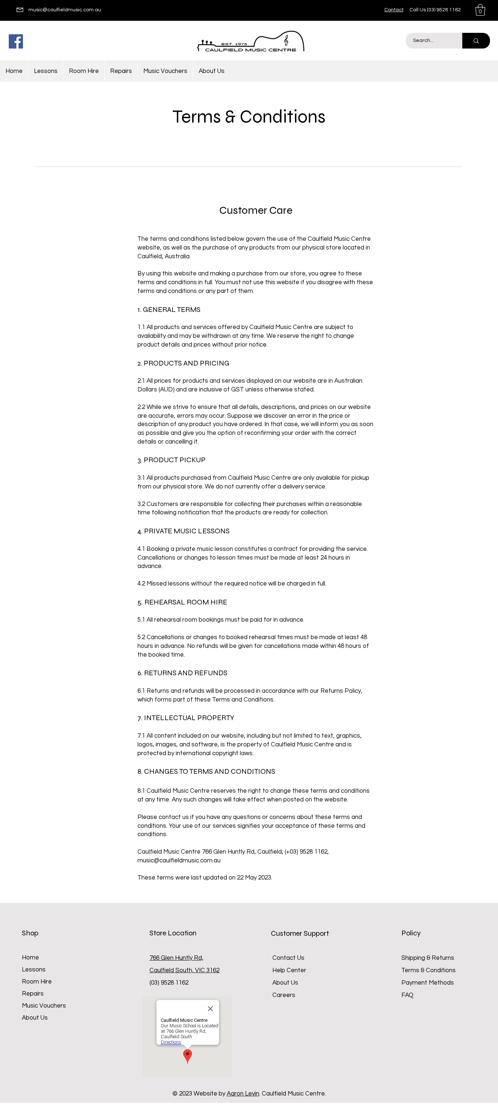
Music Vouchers (44, 1005)
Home (30, 957)
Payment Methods (428, 983)
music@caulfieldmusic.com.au (64, 9)
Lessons (34, 969)
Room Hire (37, 981)
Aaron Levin (243, 1093)
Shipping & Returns (427, 958)
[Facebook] (16, 41)
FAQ (407, 995)
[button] (480, 10)
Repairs (33, 993)
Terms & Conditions (428, 970)
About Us (35, 1018)
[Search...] (476, 41)
